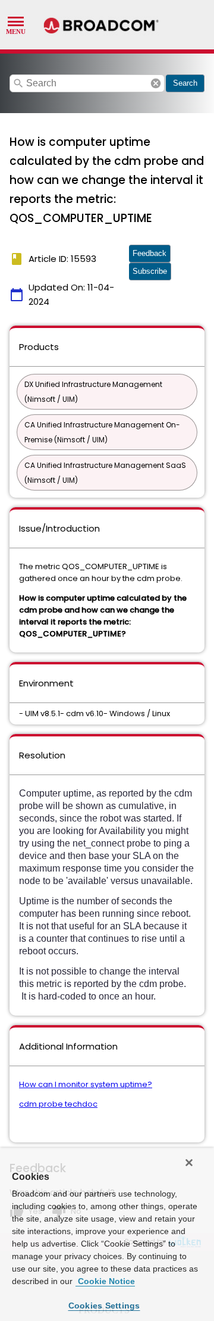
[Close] (189, 1162)
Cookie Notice (105, 1281)
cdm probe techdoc (58, 1104)
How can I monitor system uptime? (85, 1084)
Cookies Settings (104, 1305)
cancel (156, 83)
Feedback (149, 253)
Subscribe (150, 271)
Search (185, 83)
